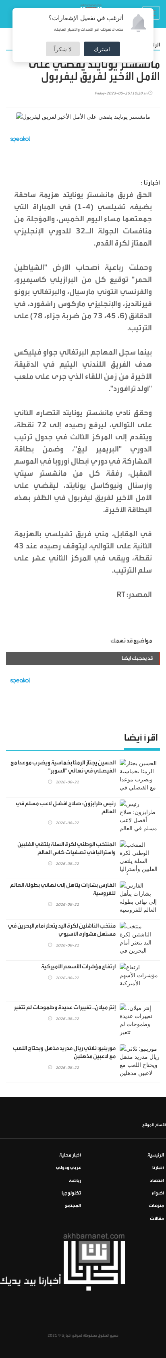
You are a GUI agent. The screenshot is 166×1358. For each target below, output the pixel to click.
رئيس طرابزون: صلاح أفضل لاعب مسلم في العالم (66, 807)
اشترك (102, 49)
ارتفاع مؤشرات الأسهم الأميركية (78, 966)
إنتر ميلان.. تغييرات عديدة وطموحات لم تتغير (65, 1007)
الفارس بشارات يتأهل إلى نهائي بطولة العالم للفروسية (63, 889)
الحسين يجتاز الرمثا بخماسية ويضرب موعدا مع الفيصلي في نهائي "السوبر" (63, 767)
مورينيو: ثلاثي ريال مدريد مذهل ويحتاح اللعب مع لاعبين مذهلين (64, 1052)
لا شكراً (63, 49)
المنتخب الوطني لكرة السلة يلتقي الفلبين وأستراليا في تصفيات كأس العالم (66, 848)
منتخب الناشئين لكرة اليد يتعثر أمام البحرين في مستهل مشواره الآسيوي (62, 930)
